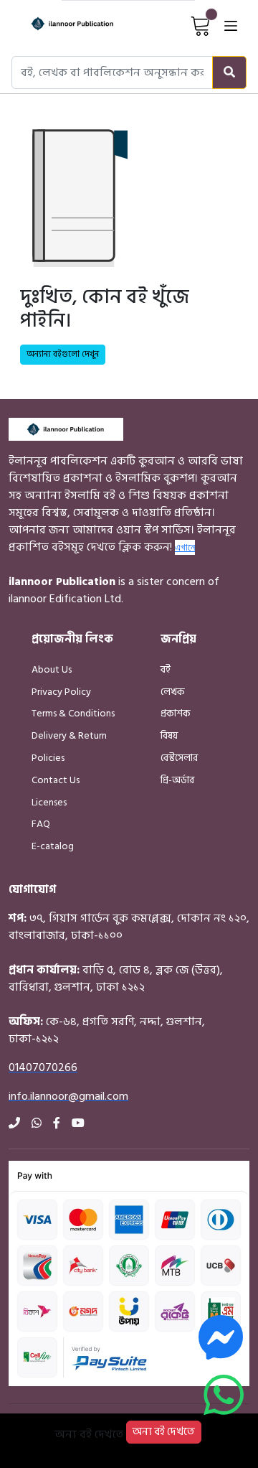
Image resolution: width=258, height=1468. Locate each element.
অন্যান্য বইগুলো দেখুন (63, 354)
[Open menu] (231, 25)
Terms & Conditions (73, 713)
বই (166, 669)
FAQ (41, 823)
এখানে (185, 547)
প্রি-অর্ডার (177, 780)
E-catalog (53, 846)
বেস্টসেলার (179, 757)
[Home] (60, 25)
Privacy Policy (61, 691)
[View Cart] (200, 25)
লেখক (173, 691)
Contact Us (56, 780)
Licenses (49, 802)
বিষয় (169, 735)
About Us (52, 669)
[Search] (229, 72)
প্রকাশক (176, 713)
